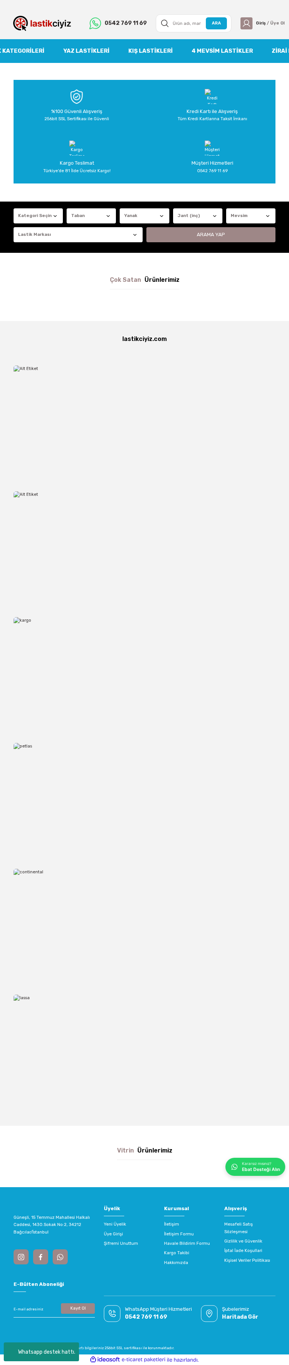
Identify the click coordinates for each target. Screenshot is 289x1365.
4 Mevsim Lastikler (222, 50)
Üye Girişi (113, 1234)
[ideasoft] (105, 1359)
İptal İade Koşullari (243, 1250)
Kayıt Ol (78, 1308)
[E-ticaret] (144, 1359)
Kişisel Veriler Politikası (247, 1260)
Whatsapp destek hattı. (46, 1352)
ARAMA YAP (211, 234)
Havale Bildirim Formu (187, 1243)
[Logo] (42, 23)
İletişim (171, 1224)
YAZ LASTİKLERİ (86, 50)
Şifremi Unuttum (121, 1243)
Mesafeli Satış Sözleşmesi (238, 1227)
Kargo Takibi (176, 1252)
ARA (216, 23)
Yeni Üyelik (115, 1224)
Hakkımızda (176, 1262)
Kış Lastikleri (150, 50)
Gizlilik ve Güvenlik (243, 1241)
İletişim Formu (179, 1234)
